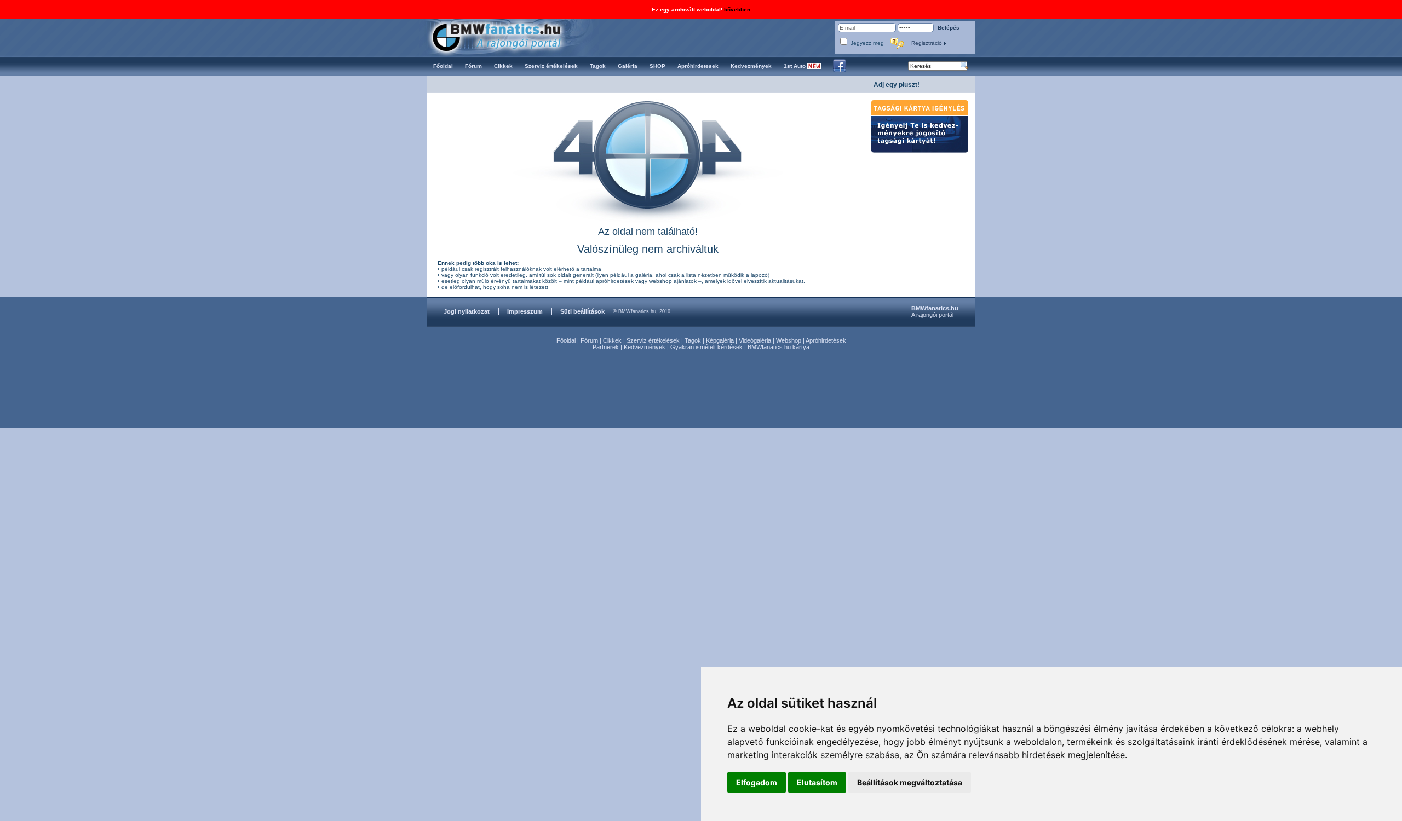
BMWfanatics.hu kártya (778, 347)
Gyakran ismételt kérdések (706, 347)
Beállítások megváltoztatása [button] (909, 782)
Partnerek (606, 347)
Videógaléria (755, 340)
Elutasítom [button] (817, 782)
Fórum (589, 340)
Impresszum (525, 311)
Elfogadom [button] (756, 782)
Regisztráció (927, 43)
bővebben (737, 10)
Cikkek (612, 340)
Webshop (788, 340)
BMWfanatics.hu (509, 36)
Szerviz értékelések (653, 340)
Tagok (693, 340)
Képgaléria (720, 340)
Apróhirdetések (826, 340)
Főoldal (566, 340)
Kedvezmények (644, 347)
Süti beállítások (582, 311)
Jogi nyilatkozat (467, 311)
